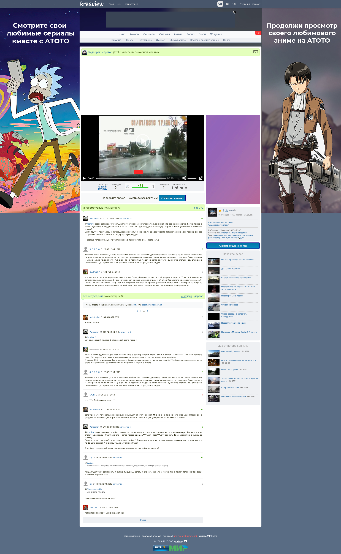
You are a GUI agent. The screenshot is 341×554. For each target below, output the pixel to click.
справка (157, 536)
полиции (226, 237)
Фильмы (164, 34)
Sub (223, 210)
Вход (111, 4)
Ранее (143, 520)
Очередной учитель (230, 351)
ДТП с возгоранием (230, 268)
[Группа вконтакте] (220, 6)
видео (226, 215)
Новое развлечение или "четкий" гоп (238, 360)
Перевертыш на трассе (232, 295)
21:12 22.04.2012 (111, 218)
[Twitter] (176, 187)
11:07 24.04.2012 (111, 332)
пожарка (236, 235)
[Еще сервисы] (186, 187)
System (90, 463)
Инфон (178, 541)
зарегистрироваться (152, 305)
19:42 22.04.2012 (104, 457)
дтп (243, 235)
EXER (92, 395)
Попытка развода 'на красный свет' (238, 259)
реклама (167, 536)
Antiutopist (95, 317)
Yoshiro (90, 224)
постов (239, 215)
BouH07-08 (95, 409)
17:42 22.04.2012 (110, 507)
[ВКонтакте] (181, 187)
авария (249, 235)
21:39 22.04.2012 (106, 395)
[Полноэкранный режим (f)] (201, 178)
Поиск (226, 40)
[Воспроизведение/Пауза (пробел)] (84, 178)
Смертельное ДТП (230, 387)
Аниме (178, 34)
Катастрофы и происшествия (233, 232)
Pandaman (94, 218)
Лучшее (160, 40)
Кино (122, 34)
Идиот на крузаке (229, 369)
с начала (186, 296)
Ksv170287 (95, 272)
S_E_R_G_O (95, 249)
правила (146, 536)
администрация (132, 536)
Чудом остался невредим (233, 396)
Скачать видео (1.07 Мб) (233, 245)
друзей (250, 215)
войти (134, 305)
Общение (216, 34)
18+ (234, 4)
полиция (235, 237)
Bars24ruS (91, 337)
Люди (202, 34)
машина (227, 235)
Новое (130, 40)
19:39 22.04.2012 (104, 484)
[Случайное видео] (227, 4)
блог (214, 536)
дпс (242, 237)
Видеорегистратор (100, 52)
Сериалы (149, 34)
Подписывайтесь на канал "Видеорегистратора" (220, 223)
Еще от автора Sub (233, 345)
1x (178, 178)
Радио (190, 34)
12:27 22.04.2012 (112, 272)
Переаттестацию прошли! (233, 323)
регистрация (131, 4)
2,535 (102, 187)
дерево (198, 296)
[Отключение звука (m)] (184, 178)
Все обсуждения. (93, 296)
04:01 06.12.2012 (111, 317)
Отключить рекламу (250, 4)
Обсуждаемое (177, 40)
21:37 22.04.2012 (112, 409)
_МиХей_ (94, 507)
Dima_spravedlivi (94, 489)
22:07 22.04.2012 (112, 249)
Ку (91, 457)
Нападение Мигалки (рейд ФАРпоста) (239, 332)
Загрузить (116, 40)
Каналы (134, 34)
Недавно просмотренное (204, 40)
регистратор (214, 237)
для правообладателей (185, 536)
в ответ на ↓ (126, 218)
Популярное (145, 40)
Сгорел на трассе (229, 305)
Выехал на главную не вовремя (236, 277)
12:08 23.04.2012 (111, 349)
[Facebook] (172, 187)
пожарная (218, 235)
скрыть (198, 207)
